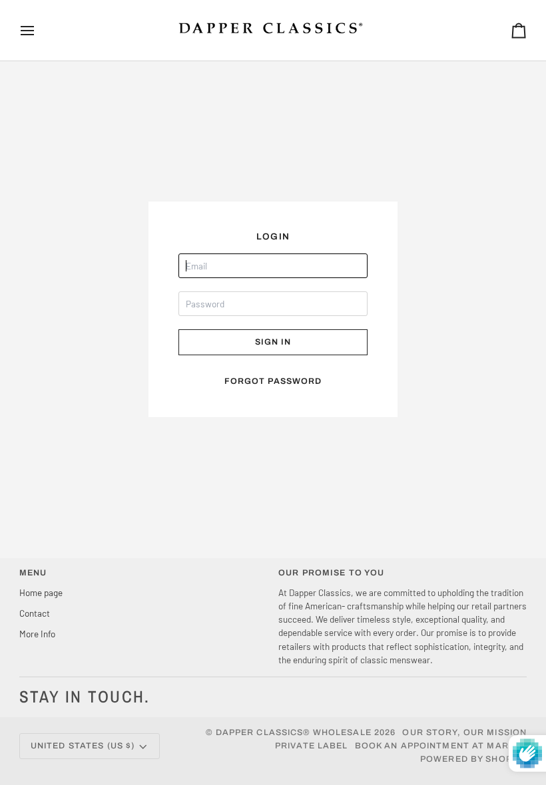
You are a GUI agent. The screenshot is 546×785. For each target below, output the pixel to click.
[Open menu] (39, 30)
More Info (37, 633)
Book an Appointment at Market (441, 745)
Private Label (311, 745)
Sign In (273, 342)
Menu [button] (33, 572)
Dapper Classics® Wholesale (294, 732)
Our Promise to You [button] (331, 572)
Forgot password (273, 381)
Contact (34, 613)
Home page (41, 592)
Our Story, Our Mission (464, 732)
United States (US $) (83, 745)
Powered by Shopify (473, 759)
